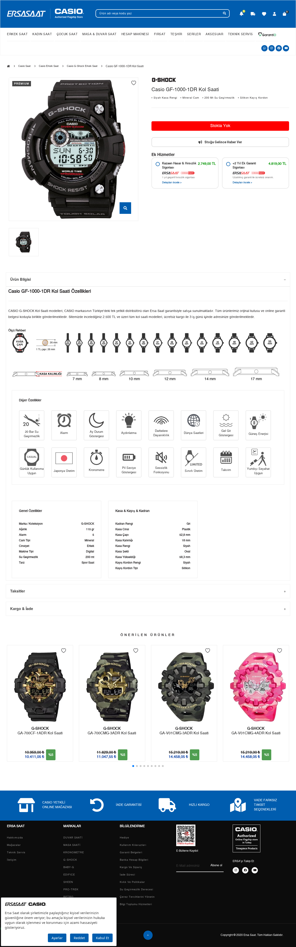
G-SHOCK (70, 860)
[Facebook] (279, 48)
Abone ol (216, 865)
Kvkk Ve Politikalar (132, 882)
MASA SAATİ (71, 845)
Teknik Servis (16, 852)
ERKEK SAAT (17, 34)
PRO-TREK (70, 889)
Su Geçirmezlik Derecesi (136, 889)
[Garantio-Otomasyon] (267, 34)
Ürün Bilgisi (20, 279)
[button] (133, 766)
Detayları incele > (172, 182)
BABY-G (68, 867)
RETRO (68, 897)
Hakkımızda (15, 837)
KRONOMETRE (73, 852)
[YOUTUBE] (255, 870)
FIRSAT (160, 34)
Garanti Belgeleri (131, 852)
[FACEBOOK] (245, 870)
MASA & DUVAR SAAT (99, 34)
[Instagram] (271, 48)
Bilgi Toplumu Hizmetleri (136, 904)
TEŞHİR (176, 34)
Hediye (124, 837)
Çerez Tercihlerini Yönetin (137, 897)
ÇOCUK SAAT (67, 34)
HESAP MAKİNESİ (135, 34)
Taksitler (17, 591)
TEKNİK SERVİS (240, 34)
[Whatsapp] (264, 48)
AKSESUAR (214, 34)
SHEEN (68, 882)
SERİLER (194, 34)
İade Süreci (127, 874)
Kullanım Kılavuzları (133, 845)
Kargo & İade (21, 608)
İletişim (11, 860)
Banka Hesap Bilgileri (134, 860)
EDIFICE (69, 874)
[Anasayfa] (8, 66)
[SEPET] (284, 14)
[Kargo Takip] (253, 14)
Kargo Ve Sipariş (131, 867)
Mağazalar (14, 845)
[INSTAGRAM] (236, 870)
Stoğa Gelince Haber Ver (223, 142)
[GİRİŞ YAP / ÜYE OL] (274, 14)
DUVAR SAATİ (73, 837)
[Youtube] (286, 48)
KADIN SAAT (42, 34)
